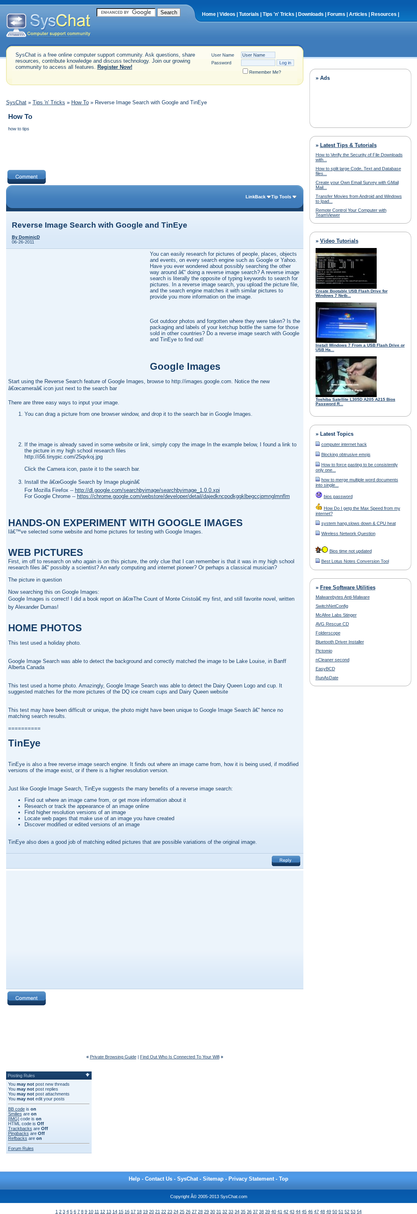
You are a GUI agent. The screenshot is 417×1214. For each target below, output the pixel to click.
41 (279, 1211)
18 (139, 1211)
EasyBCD (325, 668)
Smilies (15, 1113)
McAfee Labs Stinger (336, 614)
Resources (384, 14)
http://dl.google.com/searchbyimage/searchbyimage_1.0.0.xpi (147, 490)
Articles (358, 14)
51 (340, 1211)
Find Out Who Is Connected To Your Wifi (179, 1056)
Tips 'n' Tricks (278, 14)
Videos (227, 14)
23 (169, 1211)
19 (145, 1211)
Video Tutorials (339, 241)
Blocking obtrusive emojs (346, 454)
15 (121, 1211)
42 (285, 1211)
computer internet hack (344, 444)
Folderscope (328, 632)
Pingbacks (18, 1133)
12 (102, 1211)
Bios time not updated (350, 551)
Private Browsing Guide (113, 1056)
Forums (336, 14)
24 (175, 1211)
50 (334, 1211)
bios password (338, 496)
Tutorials (249, 14)
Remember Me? (265, 72)
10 (90, 1211)
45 (304, 1211)
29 (206, 1211)
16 (127, 1211)
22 (163, 1211)
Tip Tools (281, 196)
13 (108, 1211)
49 (328, 1211)
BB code (16, 1108)
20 (151, 1211)
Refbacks (17, 1138)
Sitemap (213, 1179)
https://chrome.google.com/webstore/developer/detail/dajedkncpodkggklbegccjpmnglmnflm (183, 496)
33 (230, 1211)
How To (80, 102)
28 (200, 1211)
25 (182, 1211)
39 (267, 1211)
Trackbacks (20, 1128)
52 (347, 1211)
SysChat (16, 102)
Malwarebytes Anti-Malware (343, 597)
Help (134, 1179)
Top (283, 1179)
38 (261, 1211)
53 (353, 1211)
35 (243, 1211)
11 (96, 1211)
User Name (222, 55)
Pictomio (324, 650)
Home (209, 14)
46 (310, 1211)
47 (316, 1211)
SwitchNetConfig (332, 606)
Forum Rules (21, 1148)
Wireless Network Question (348, 533)
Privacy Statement (251, 1179)
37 (255, 1211)
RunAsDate (327, 677)
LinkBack (256, 196)
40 (273, 1211)
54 (359, 1211)
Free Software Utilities (347, 587)
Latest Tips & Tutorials (348, 145)
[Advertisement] (154, 151)
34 (237, 1211)
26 (188, 1211)
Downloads (311, 14)
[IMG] (13, 1118)
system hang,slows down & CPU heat (358, 523)
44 (298, 1211)
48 (322, 1211)
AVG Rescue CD (332, 623)
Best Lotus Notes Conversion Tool (355, 561)
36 (249, 1211)
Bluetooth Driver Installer (340, 641)
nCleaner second (332, 659)
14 (114, 1211)
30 (212, 1211)
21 (157, 1211)
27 (194, 1211)
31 (218, 1211)
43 (292, 1211)
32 (224, 1211)
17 (133, 1211)
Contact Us (158, 1179)
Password (221, 62)
